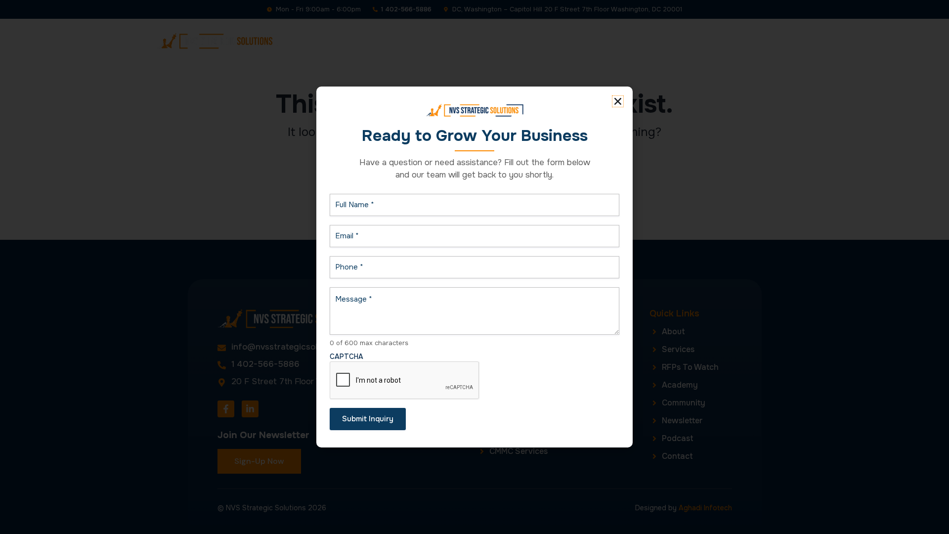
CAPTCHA (346, 356)
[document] (474, 267)
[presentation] (405, 380)
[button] (618, 101)
